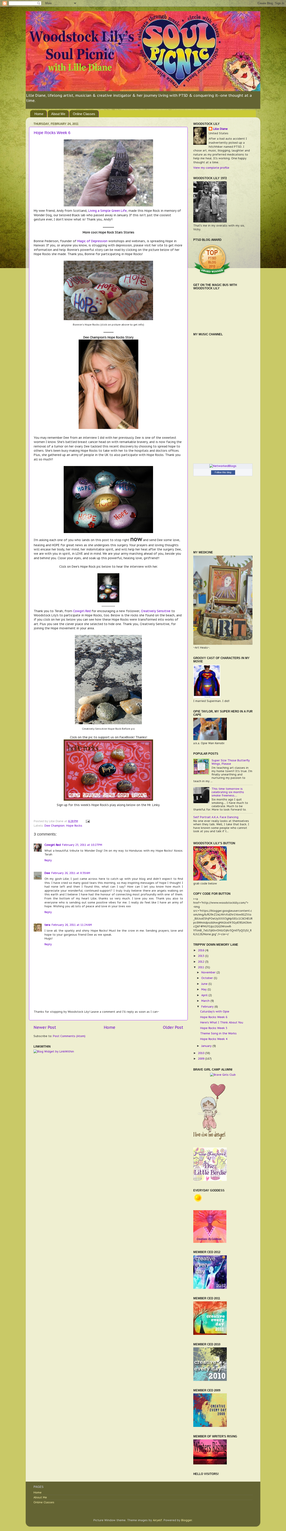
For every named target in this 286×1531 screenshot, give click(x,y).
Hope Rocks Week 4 (213, 1039)
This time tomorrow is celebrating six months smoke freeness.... (228, 792)
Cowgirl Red (82, 611)
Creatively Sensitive (155, 611)
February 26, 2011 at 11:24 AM (72, 924)
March (205, 1000)
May (204, 989)
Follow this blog (223, 472)
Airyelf (157, 1520)
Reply (48, 860)
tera (47, 924)
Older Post (173, 1027)
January (206, 1046)
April (204, 995)
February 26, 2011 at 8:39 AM (70, 873)
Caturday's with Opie (214, 1011)
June (204, 983)
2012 (201, 961)
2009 (201, 1058)
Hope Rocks (74, 825)
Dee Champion (54, 825)
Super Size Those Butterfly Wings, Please (231, 761)
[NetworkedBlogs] (222, 466)
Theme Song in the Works (218, 1033)
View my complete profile (211, 167)
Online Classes (84, 114)
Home (38, 114)
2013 (201, 956)
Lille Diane (220, 128)
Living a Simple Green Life (107, 211)
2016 (201, 950)
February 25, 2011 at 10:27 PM (82, 844)
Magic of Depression (92, 241)
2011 (201, 967)
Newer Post (45, 1027)
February (207, 1006)
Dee (47, 873)
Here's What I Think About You (221, 1022)
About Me (58, 114)
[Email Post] (87, 821)
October (207, 978)
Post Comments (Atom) (69, 1036)
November (209, 972)
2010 (201, 1053)
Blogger (186, 1520)
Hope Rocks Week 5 (213, 1028)
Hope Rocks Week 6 (52, 132)
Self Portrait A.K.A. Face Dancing (215, 817)
